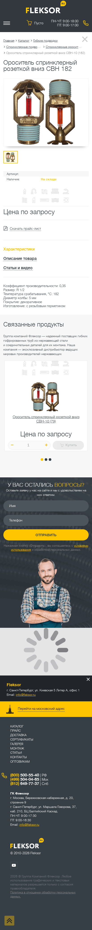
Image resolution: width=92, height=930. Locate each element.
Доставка (18, 735)
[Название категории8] (44, 373)
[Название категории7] (34, 373)
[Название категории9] (55, 373)
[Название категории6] (24, 373)
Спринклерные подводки (24, 47)
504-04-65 (24, 779)
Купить (71, 445)
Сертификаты (21, 739)
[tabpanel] (46, 406)
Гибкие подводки (45, 40)
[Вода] (34, 364)
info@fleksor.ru (26, 694)
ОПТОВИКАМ (20, 761)
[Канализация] (44, 364)
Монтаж (17, 748)
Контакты (18, 757)
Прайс (15, 730)
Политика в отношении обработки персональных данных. (42, 894)
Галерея (16, 744)
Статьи (16, 752)
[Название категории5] (66, 364)
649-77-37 (24, 783)
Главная (8, 40)
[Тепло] (55, 364)
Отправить (46, 535)
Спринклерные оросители (64, 47)
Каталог (23, 40)
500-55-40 (24, 775)
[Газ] (24, 192)
